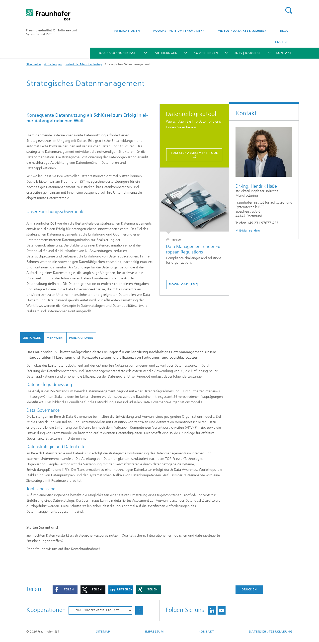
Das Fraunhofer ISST (117, 53)
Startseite (33, 64)
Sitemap (103, 631)
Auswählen (139, 610)
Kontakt (284, 53)
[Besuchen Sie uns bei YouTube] (222, 610)
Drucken (249, 589)
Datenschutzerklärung (271, 631)
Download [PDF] (183, 284)
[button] (65, 589)
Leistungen (32, 337)
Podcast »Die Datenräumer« (179, 30)
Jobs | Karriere (248, 53)
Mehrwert (55, 337)
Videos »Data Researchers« (242, 30)
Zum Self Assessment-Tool (194, 153)
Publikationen (127, 30)
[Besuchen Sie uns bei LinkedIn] (212, 610)
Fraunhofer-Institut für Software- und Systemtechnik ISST (51, 32)
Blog (284, 30)
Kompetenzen (206, 53)
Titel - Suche (289, 10)
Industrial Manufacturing (84, 64)
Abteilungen (166, 53)
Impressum (154, 631)
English (282, 42)
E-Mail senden (249, 230)
